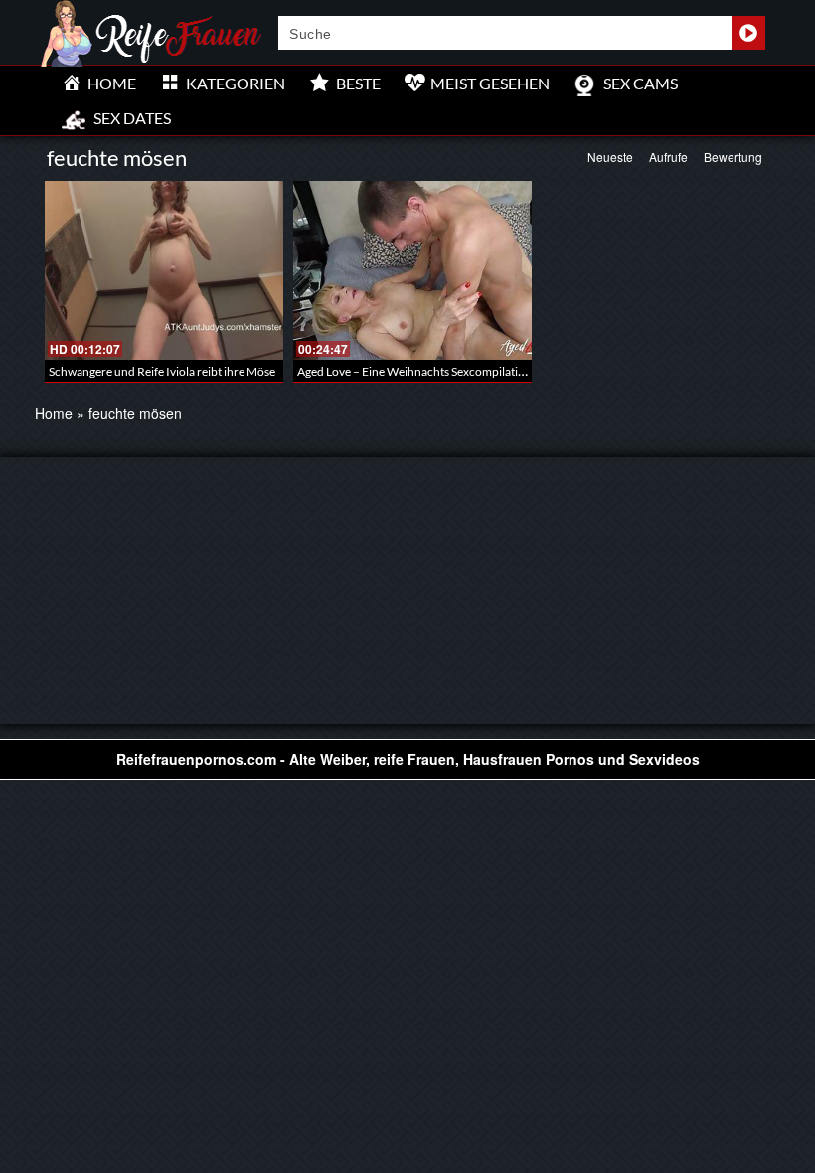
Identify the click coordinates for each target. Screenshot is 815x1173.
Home (54, 412)
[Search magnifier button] (748, 33)
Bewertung (733, 156)
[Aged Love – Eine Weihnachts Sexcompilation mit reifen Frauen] (412, 270)
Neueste (610, 156)
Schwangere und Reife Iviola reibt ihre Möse (162, 371)
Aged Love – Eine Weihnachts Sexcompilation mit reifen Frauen (460, 371)
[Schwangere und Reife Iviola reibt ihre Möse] (164, 270)
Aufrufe (668, 156)
